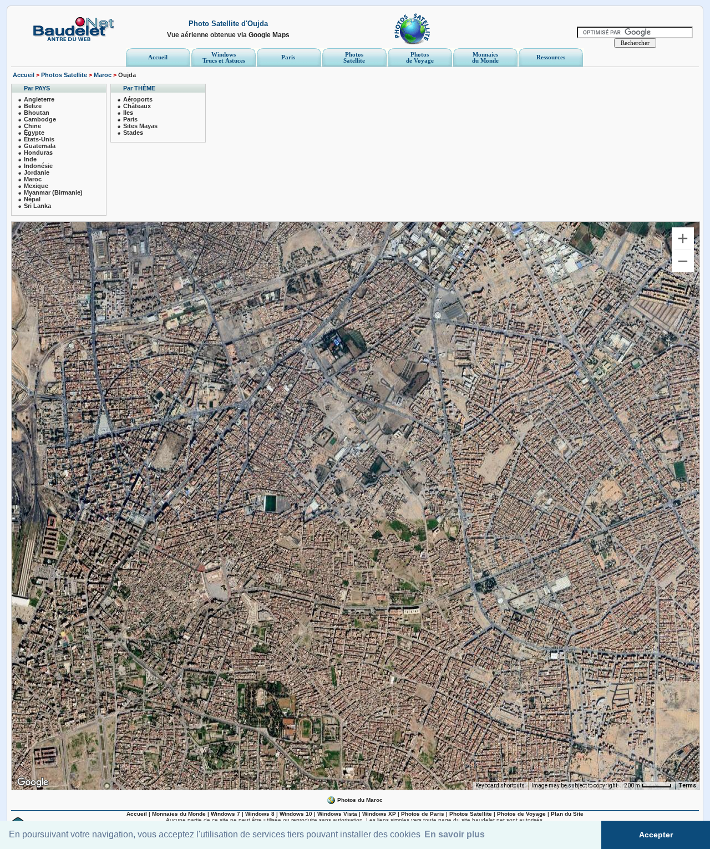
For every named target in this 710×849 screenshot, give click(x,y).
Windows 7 (225, 814)
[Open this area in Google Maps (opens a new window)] (32, 782)
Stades (133, 132)
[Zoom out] (683, 261)
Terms (687, 785)
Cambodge (40, 119)
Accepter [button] (656, 834)
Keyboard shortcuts (500, 785)
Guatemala (39, 146)
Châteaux (137, 106)
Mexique (36, 185)
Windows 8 (260, 814)
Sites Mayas (140, 126)
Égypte (34, 132)
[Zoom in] (683, 238)
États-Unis (39, 139)
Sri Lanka (37, 205)
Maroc (102, 75)
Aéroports (138, 99)
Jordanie (36, 172)
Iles (128, 112)
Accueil (23, 75)
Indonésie (38, 165)
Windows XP (379, 814)
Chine (32, 126)
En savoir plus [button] (454, 834)
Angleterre (39, 99)
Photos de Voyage (521, 814)
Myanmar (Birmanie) (53, 192)
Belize (33, 106)
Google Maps (269, 35)
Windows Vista (337, 814)
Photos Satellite (64, 75)
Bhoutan (36, 112)
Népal (32, 199)
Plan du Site (567, 814)
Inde (30, 159)
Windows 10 (296, 814)
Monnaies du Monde (179, 814)
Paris (130, 119)
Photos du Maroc (359, 800)
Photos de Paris (422, 814)
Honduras (38, 152)
